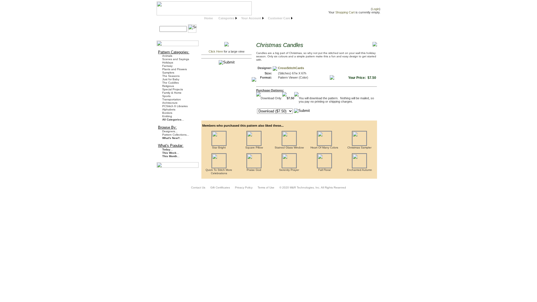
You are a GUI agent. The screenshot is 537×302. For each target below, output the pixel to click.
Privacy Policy (244, 187)
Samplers (168, 72)
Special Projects (172, 89)
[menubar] (248, 18)
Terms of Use (266, 187)
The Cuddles (170, 82)
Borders (167, 112)
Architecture (170, 102)
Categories (226, 18)
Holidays (167, 62)
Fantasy (167, 65)
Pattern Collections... (175, 134)
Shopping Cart (345, 12)
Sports (166, 96)
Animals (167, 55)
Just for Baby (170, 79)
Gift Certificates (220, 187)
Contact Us (198, 187)
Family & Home (172, 92)
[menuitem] (208, 18)
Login (375, 9)
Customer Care (279, 18)
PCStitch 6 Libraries (175, 106)
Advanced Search (174, 35)
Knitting (167, 116)
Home (208, 18)
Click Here (216, 51)
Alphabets (168, 109)
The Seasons (171, 75)
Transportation (171, 99)
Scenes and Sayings (175, 59)
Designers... (170, 131)
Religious (168, 86)
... (173, 119)
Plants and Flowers (174, 69)
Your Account (251, 18)
